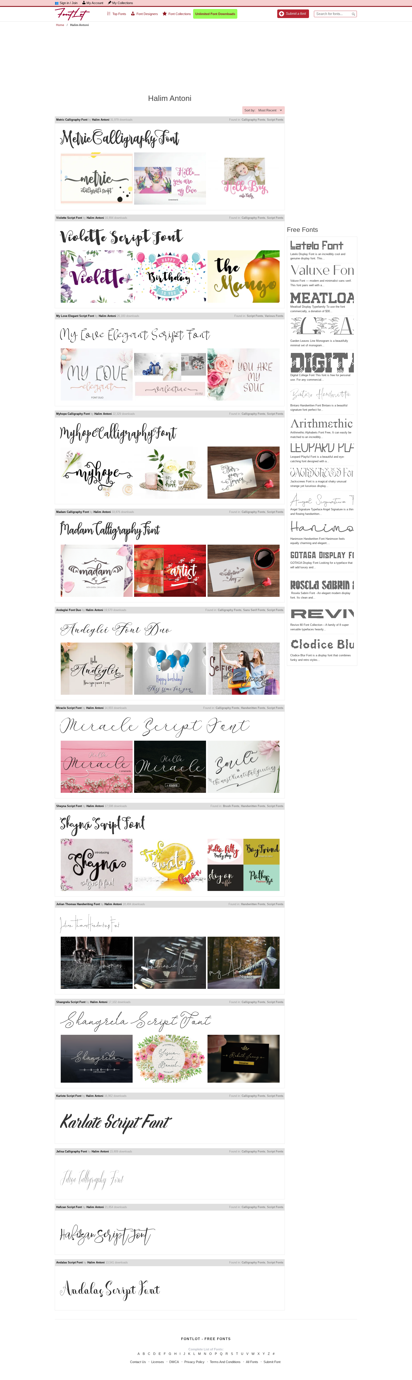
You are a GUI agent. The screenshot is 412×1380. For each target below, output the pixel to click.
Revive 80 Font (322, 613)
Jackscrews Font (322, 473)
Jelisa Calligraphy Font (71, 1151)
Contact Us (138, 1361)
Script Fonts (275, 119)
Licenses (157, 1361)
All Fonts (252, 1361)
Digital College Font (322, 362)
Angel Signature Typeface (322, 499)
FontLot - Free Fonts (206, 1339)
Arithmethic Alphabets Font (322, 423)
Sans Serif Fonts (254, 610)
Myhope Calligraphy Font (73, 413)
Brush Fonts (231, 806)
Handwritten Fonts (253, 708)
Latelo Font (317, 246)
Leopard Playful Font (322, 449)
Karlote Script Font (68, 1095)
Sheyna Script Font (69, 806)
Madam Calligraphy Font (72, 512)
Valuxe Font (322, 271)
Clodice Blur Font (322, 644)
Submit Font (272, 1361)
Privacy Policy (194, 1361)
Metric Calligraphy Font (71, 119)
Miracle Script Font (69, 708)
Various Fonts (274, 316)
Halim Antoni (100, 119)
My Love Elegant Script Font (75, 316)
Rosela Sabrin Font (322, 582)
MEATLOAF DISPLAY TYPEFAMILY (322, 298)
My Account (94, 3)
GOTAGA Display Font (322, 555)
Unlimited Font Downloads (215, 14)
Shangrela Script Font (70, 1002)
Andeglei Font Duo (68, 610)
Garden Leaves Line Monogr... (322, 328)
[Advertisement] (206, 58)
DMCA (174, 1361)
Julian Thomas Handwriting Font (78, 904)
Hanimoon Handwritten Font (322, 528)
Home (60, 25)
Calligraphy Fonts (253, 119)
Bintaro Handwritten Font (322, 394)
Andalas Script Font (69, 1262)
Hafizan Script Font (69, 1207)
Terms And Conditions (225, 1361)
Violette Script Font (69, 217)
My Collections (122, 3)
